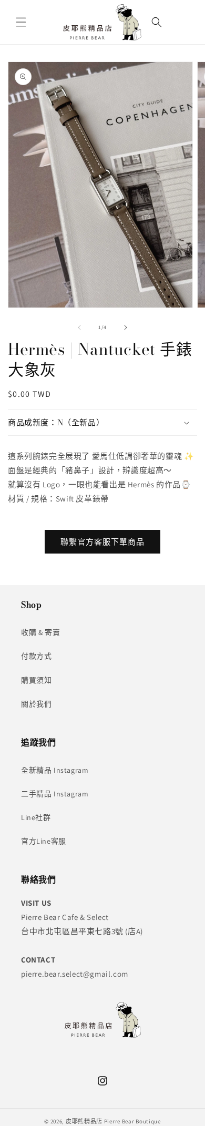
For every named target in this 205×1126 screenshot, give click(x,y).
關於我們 (36, 704)
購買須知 (36, 680)
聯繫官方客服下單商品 (102, 542)
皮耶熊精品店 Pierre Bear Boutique (113, 1121)
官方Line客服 (43, 841)
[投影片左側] (79, 327)
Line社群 (36, 817)
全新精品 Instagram (54, 770)
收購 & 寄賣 (40, 632)
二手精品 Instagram (54, 794)
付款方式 (36, 656)
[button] (21, 22)
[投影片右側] (125, 327)
